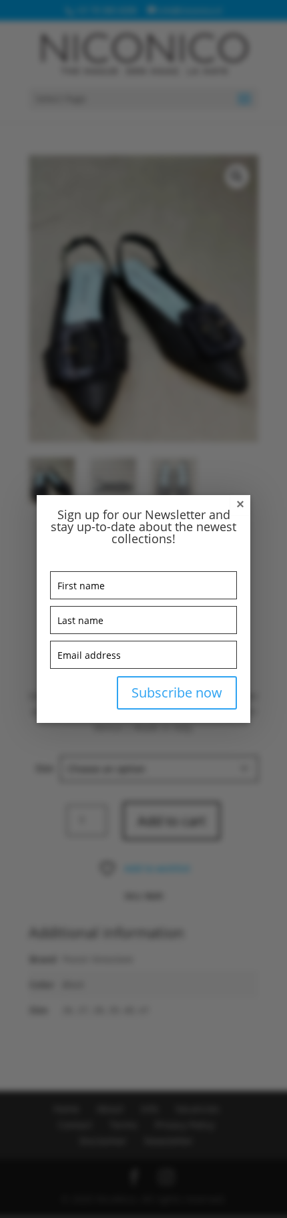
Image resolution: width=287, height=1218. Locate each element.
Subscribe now (176, 692)
